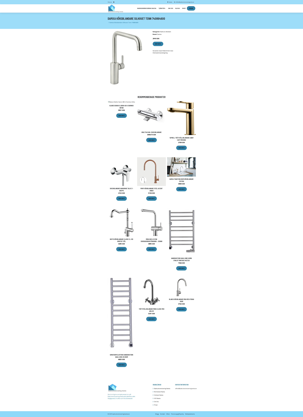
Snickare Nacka (158, 395)
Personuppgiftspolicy (177, 414)
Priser (191, 8)
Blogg (177, 8)
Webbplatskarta (190, 414)
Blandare (168, 32)
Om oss (170, 8)
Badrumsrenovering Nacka (146, 8)
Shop (184, 8)
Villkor (168, 414)
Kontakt (162, 414)
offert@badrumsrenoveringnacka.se (185, 2)
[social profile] (114, 2)
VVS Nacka (157, 398)
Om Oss (156, 401)
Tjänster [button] (162, 8)
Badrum (162, 32)
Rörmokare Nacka (159, 392)
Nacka (170, 2)
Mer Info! (158, 44)
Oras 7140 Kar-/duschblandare (151, 132)
